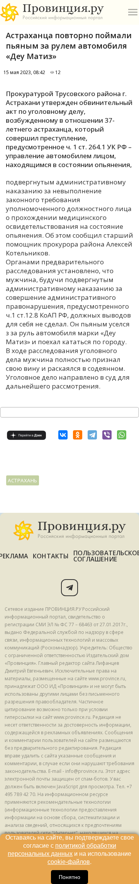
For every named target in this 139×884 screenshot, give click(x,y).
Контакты (51, 556)
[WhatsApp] (121, 434)
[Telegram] (92, 434)
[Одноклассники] (77, 434)
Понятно (69, 877)
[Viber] (107, 434)
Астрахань (22, 480)
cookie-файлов (68, 862)
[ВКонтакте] (63, 434)
